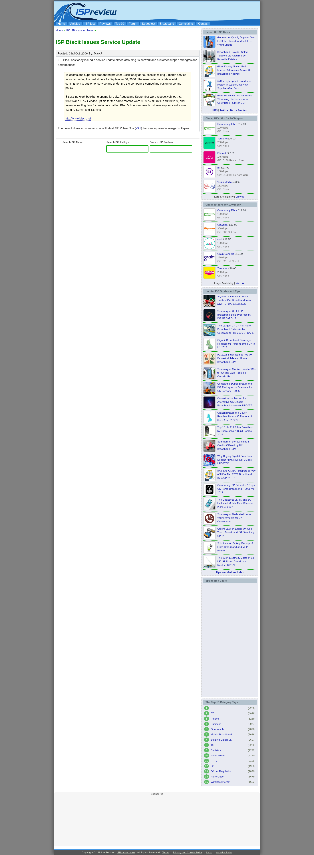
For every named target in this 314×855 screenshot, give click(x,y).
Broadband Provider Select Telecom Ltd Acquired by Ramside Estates (232, 55)
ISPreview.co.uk (126, 852)
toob (219, 239)
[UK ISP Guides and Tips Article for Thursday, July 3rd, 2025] (209, 436)
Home (62, 23)
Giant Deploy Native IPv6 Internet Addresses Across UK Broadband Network (234, 70)
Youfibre (222, 138)
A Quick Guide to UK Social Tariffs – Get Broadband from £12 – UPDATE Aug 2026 (234, 300)
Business (216, 723)
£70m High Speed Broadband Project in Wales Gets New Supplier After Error (234, 85)
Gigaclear (222, 224)
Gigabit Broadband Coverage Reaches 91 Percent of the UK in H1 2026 (236, 344)
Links (209, 852)
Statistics (216, 750)
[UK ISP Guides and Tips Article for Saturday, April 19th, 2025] (209, 494)
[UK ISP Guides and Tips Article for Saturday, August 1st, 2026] (209, 334)
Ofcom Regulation (221, 771)
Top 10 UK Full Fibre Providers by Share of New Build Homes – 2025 (235, 431)
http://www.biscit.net (78, 118)
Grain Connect (225, 253)
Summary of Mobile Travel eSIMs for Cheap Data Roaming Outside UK (236, 373)
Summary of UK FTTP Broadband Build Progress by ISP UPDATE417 (234, 315)
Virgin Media (224, 181)
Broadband (167, 23)
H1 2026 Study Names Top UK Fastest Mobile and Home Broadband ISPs (234, 358)
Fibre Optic (217, 776)
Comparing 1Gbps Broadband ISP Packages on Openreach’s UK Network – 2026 (234, 387)
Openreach (217, 729)
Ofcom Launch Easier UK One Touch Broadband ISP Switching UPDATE (235, 532)
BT (219, 167)
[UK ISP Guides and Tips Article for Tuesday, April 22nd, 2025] (209, 450)
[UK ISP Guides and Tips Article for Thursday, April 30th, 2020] (209, 320)
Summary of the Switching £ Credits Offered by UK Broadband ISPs (233, 445)
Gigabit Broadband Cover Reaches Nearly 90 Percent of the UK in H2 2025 (234, 416)
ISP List (90, 23)
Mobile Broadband (221, 734)
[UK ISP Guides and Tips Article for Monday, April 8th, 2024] (209, 479)
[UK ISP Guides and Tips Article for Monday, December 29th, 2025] (209, 407)
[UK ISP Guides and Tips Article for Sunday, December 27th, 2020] (209, 465)
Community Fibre (227, 124)
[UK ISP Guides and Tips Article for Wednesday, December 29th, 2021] (209, 552)
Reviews (105, 23)
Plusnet (221, 153)
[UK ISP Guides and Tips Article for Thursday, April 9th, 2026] (209, 378)
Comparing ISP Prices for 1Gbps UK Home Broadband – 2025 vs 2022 (236, 489)
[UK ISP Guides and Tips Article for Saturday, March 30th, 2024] (209, 567)
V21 (138, 128)
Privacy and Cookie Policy (187, 852)
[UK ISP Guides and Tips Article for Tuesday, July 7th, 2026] (209, 349)
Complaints (186, 23)
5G (212, 766)
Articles (75, 23)
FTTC (214, 760)
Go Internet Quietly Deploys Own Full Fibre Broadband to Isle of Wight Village (236, 41)
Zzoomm (222, 268)
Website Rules (224, 852)
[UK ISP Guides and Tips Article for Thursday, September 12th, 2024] (209, 538)
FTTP (214, 708)
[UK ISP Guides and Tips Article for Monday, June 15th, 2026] (209, 363)
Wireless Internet (220, 781)
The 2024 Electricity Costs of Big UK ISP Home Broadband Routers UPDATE (236, 561)
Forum (133, 23)
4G (212, 745)
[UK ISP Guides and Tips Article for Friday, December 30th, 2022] (209, 523)
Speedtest (148, 23)
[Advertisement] (192, 11)
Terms (165, 852)
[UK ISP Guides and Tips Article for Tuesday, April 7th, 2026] (209, 392)
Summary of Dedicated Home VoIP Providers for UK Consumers (234, 518)
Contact (203, 23)
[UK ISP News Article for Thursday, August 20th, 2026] (209, 104)
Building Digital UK (221, 739)
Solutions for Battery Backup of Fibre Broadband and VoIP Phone (235, 547)
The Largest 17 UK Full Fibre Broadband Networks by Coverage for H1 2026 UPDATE (235, 329)
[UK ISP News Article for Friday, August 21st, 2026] (209, 46)
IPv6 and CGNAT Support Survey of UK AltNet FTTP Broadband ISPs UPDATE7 (236, 474)
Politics (215, 718)
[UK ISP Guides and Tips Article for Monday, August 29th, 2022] (209, 305)
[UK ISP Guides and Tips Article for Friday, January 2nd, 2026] (209, 422)
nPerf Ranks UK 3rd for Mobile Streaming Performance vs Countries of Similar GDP (234, 99)
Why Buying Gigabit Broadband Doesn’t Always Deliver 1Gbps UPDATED (235, 460)
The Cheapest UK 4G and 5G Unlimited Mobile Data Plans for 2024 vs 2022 (235, 503)
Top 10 (119, 23)
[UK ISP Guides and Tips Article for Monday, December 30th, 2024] (209, 508)
